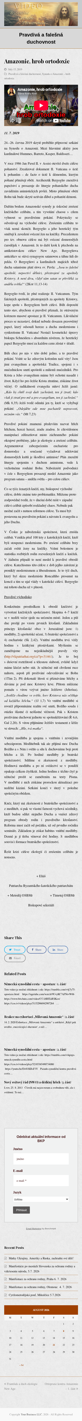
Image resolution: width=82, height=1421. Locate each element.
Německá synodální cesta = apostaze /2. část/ (35, 1049)
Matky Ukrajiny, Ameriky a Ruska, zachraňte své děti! (41, 1258)
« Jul (21, 1365)
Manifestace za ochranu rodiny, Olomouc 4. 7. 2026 (40, 1287)
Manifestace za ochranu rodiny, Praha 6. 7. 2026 (37, 1279)
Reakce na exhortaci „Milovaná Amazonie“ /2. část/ (39, 1017)
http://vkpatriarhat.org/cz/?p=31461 (28, 656)
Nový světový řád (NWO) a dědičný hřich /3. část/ (38, 1082)
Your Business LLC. (32, 1414)
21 (54, 1345)
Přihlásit (21, 1210)
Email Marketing (33, 1228)
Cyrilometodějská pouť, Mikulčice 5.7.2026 (35, 1295)
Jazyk (17, 1192)
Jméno (17, 1149)
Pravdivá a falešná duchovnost (24, 74)
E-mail (17, 1170)
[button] (75, 14)
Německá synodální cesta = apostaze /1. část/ (35, 984)
